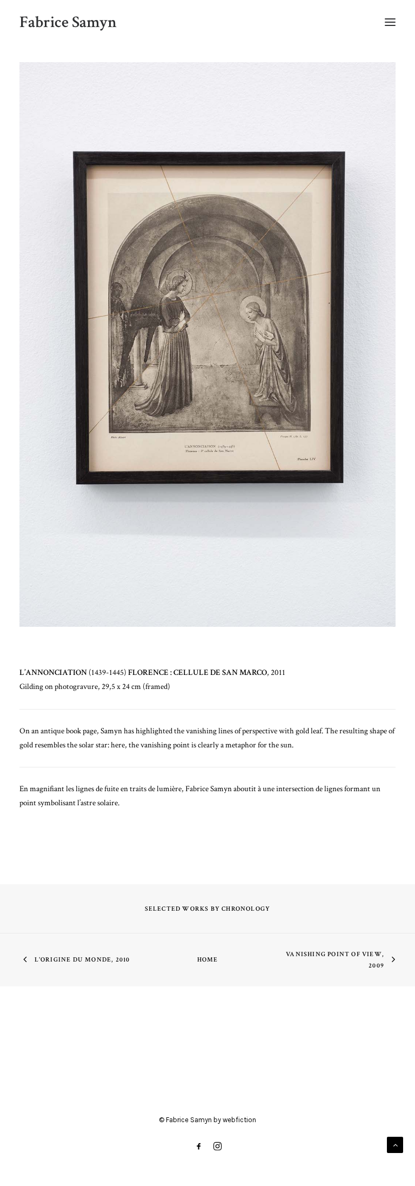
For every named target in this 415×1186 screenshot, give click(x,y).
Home (207, 960)
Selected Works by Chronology (208, 909)
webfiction (239, 1120)
